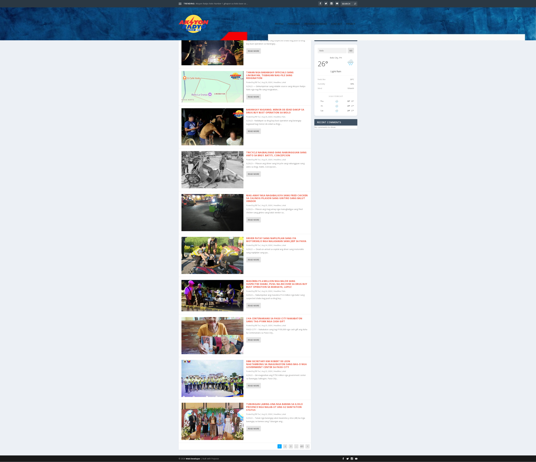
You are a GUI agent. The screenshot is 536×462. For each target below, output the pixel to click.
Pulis (283, 117)
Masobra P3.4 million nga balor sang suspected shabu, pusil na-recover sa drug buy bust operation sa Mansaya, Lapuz (276, 284)
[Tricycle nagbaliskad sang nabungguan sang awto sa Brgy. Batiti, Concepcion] (212, 169)
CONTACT (336, 24)
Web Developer (193, 458)
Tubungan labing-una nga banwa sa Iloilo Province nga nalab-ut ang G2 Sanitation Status (274, 407)
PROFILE (279, 24)
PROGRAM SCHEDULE (315, 24)
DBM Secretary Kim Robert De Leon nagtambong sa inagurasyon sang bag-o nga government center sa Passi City (276, 364)
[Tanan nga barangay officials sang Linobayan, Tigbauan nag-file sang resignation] (212, 87)
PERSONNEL (294, 24)
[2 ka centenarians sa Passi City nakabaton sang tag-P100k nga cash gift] (212, 335)
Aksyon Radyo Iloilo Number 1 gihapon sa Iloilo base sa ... (222, 3)
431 (302, 446)
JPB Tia (257, 82)
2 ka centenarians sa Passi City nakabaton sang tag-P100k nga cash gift (274, 320)
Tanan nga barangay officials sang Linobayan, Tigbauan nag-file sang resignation (270, 75)
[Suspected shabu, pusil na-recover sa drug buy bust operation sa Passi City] (212, 46)
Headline (277, 82)
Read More (253, 51)
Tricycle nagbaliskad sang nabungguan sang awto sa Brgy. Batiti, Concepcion (276, 154)
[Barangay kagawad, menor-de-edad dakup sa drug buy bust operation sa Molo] (212, 126)
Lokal (284, 82)
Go (350, 50)
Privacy (350, 24)
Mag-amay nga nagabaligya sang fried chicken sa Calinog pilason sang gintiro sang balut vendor (277, 198)
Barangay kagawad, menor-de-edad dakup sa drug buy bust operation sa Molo (275, 111)
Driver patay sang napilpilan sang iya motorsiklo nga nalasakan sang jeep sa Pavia (276, 240)
